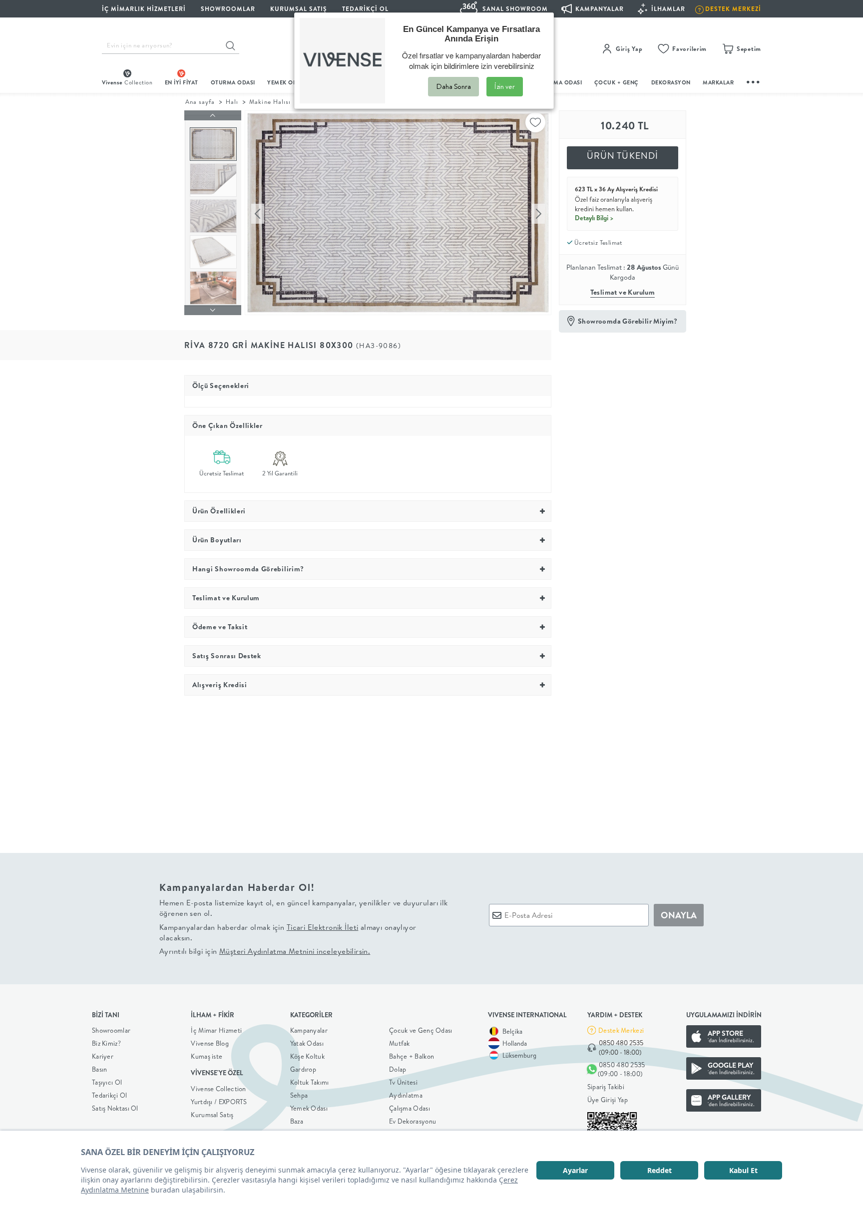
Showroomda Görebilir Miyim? (628, 321)
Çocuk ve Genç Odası (420, 1030)
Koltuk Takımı (309, 1082)
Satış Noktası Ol (115, 1108)
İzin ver (504, 86)
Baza (296, 1121)
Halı (232, 101)
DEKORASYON (671, 82)
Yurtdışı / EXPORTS (219, 1101)
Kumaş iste (206, 1056)
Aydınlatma (406, 1095)
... (753, 80)
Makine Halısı (269, 101)
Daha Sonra (453, 86)
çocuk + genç (616, 82)
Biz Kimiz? (106, 1043)
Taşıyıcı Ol (107, 1082)
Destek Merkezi (621, 1030)
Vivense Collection (218, 1088)
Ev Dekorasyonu (412, 1121)
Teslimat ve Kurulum (622, 292)
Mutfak (399, 1043)
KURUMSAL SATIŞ (298, 8)
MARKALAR (718, 82)
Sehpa (299, 1095)
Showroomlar (111, 1030)
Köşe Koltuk (307, 1056)
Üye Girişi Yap (607, 1099)
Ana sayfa (200, 101)
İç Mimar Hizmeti (216, 1030)
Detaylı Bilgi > (594, 217)
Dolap (398, 1069)
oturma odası (233, 82)
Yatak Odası (307, 1043)
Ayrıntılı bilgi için (264, 951)
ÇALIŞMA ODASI (559, 82)
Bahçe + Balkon (411, 1056)
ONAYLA (679, 915)
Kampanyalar (309, 1030)
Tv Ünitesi (403, 1082)
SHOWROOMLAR (228, 8)
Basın (99, 1069)
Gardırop (303, 1069)
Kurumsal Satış (212, 1114)
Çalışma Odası (409, 1108)
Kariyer (102, 1056)
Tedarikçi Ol (365, 8)
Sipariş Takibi (605, 1086)
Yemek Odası (309, 1108)
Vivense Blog (210, 1043)
